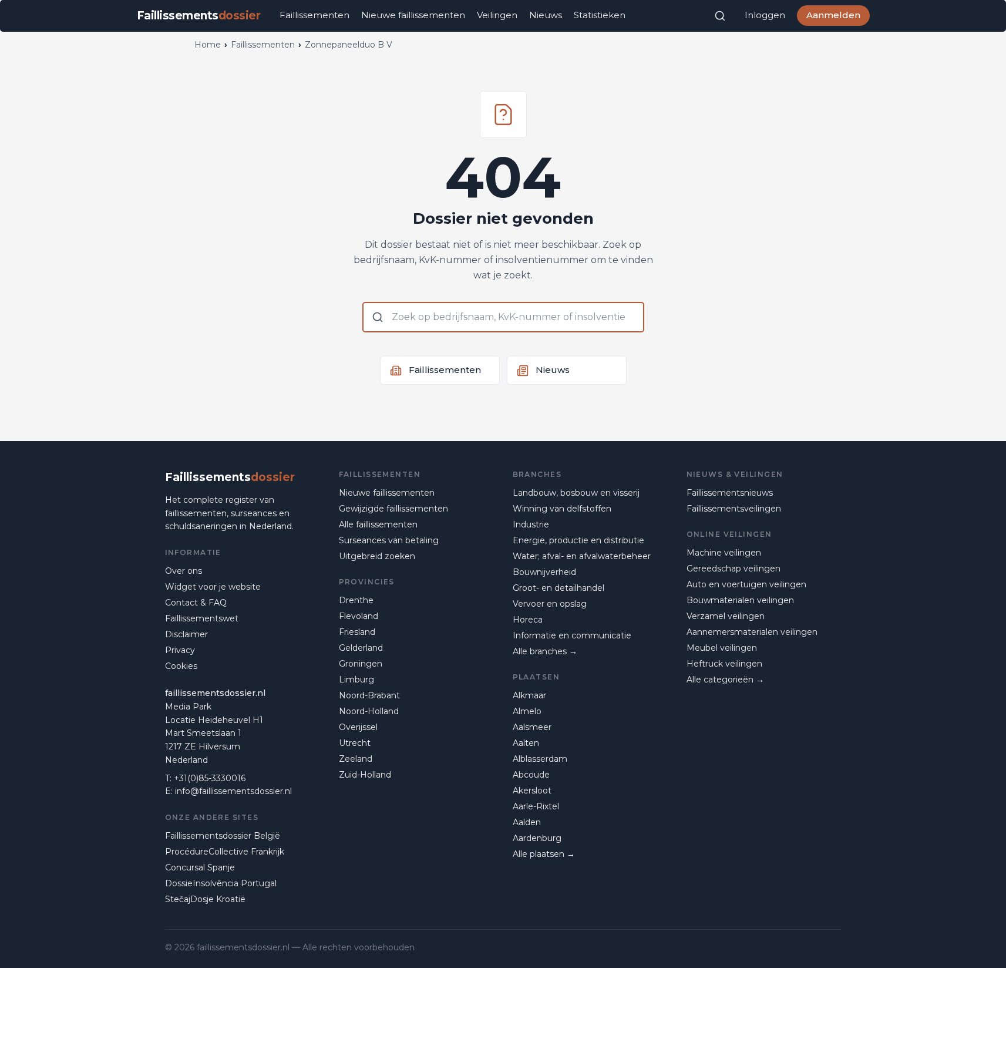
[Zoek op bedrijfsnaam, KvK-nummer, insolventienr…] (720, 15)
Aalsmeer (532, 727)
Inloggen (765, 15)
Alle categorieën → (725, 679)
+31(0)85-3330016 (209, 778)
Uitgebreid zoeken (377, 556)
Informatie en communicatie (572, 635)
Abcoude (531, 774)
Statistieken (599, 15)
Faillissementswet (201, 618)
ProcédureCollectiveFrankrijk (224, 851)
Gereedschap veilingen (733, 568)
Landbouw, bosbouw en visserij (576, 492)
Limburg (356, 679)
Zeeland (355, 759)
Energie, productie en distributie (578, 540)
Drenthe (356, 600)
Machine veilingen (724, 552)
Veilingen (497, 15)
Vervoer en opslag (550, 603)
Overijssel (358, 727)
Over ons (183, 571)
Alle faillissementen (378, 524)
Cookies (181, 666)
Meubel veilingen (722, 648)
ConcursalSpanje (200, 867)
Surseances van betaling (389, 540)
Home (207, 44)
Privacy (180, 650)
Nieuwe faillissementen (413, 15)
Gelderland (361, 648)
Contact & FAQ (196, 602)
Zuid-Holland (365, 774)
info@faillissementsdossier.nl (233, 791)
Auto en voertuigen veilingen (746, 584)
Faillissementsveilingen (734, 508)
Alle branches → (545, 651)
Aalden (527, 822)
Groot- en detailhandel (558, 588)
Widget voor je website (213, 586)
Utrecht (355, 743)
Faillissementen (314, 15)
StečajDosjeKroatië (205, 899)
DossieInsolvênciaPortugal (221, 883)
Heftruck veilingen (724, 663)
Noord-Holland (369, 711)
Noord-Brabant (369, 695)
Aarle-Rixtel (536, 806)
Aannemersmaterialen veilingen (752, 632)
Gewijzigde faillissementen (393, 508)
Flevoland (358, 616)
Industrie (531, 524)
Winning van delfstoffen (562, 508)
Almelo (527, 711)
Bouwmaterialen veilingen (740, 600)
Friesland (357, 632)
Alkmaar (529, 695)
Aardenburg (537, 838)
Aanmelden (833, 15)
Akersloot (532, 790)
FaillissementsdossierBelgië (222, 835)
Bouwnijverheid (544, 572)
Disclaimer (186, 634)
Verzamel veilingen (726, 616)
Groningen (360, 663)
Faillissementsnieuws (730, 492)
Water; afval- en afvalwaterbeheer (582, 556)
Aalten (526, 743)
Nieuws (545, 15)
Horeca (528, 619)
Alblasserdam (540, 759)
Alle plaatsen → (544, 854)
